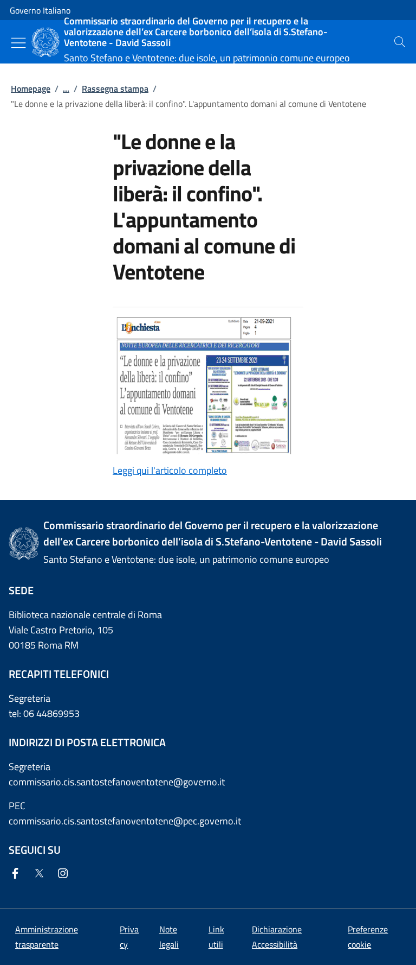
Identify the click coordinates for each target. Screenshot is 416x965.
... (66, 88)
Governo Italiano (40, 10)
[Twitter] (41, 874)
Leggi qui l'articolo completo (170, 470)
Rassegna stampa (115, 88)
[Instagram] (65, 874)
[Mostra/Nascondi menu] (18, 43)
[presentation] (399, 41)
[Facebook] (17, 874)
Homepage (30, 88)
